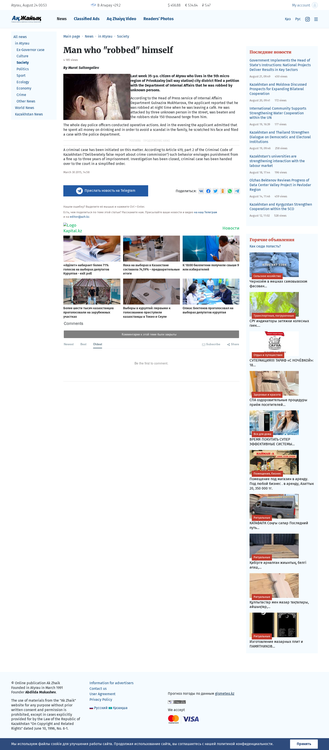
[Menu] (316, 19)
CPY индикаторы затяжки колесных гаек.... (279, 321)
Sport (21, 75)
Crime (21, 95)
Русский (101, 708)
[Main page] (26, 19)
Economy (24, 88)
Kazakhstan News (29, 114)
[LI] (178, 684)
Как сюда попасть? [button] (265, 246)
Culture (22, 56)
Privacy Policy (101, 699)
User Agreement (102, 694)
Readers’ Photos (158, 18)
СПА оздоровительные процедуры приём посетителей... (278, 400)
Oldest (97, 344)
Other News (26, 101)
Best (83, 344)
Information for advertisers (111, 683)
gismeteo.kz (224, 693)
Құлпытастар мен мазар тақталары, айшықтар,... (279, 602)
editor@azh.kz (79, 216)
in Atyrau (22, 43)
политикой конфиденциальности (245, 744)
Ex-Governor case (31, 50)
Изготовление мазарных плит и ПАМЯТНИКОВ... (276, 641)
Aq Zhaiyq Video (121, 18)
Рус (298, 19)
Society (23, 62)
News (62, 18)
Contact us (98, 688)
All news (20, 37)
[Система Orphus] (177, 702)
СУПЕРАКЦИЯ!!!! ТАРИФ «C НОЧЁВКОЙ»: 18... (282, 360)
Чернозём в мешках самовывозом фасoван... (278, 281)
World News (24, 108)
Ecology (23, 82)
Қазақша (120, 708)
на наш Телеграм (205, 212)
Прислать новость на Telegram (110, 190)
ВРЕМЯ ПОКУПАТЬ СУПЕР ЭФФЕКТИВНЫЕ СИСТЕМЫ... (272, 439)
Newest (69, 344)
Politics (23, 69)
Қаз (288, 19)
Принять (304, 744)
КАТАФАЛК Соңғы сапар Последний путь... (279, 523)
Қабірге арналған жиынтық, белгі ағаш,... (278, 562)
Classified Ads (87, 18)
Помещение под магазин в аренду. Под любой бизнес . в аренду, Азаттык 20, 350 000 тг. (282, 481)
